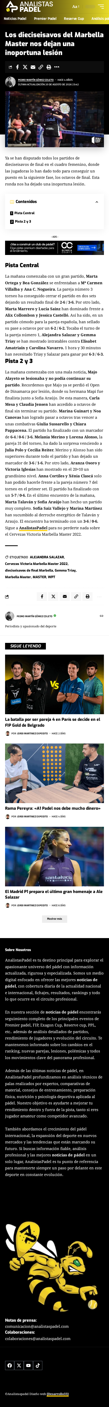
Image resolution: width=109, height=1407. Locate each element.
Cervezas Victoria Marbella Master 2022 (36, 564)
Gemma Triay (65, 570)
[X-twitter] (19, 1365)
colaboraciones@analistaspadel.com (37, 1338)
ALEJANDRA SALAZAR (47, 557)
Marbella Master (18, 577)
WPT (51, 577)
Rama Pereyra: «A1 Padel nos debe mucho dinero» (53, 808)
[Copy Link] (40, 67)
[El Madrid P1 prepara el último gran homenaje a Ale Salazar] (54, 856)
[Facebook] (9, 1365)
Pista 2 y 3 (23, 221)
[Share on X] (25, 67)
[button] (75, 6)
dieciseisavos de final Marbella (29, 570)
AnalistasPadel (33, 527)
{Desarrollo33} (58, 1394)
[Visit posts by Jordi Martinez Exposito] (7, 733)
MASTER (39, 577)
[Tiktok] (37, 1365)
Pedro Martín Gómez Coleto (36, 80)
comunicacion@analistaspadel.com (37, 1326)
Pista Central (24, 213)
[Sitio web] (101, 616)
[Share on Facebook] (17, 67)
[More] (56, 67)
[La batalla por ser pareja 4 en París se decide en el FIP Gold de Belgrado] (54, 684)
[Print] (48, 67)
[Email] (33, 67)
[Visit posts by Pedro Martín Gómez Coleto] (10, 82)
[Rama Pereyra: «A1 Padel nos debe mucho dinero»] (54, 773)
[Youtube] (28, 1365)
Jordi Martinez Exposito (32, 733)
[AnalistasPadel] (29, 6)
